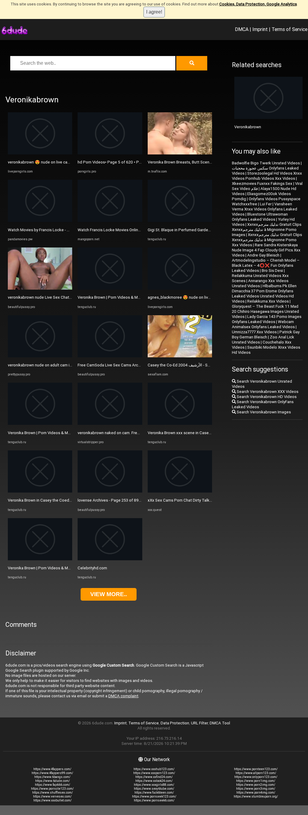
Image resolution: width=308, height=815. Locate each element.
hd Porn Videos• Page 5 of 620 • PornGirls (115, 162)
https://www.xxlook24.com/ (154, 781)
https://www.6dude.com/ (52, 781)
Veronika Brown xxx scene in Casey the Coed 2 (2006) (196, 432)
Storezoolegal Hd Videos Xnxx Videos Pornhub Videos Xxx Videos (267, 176)
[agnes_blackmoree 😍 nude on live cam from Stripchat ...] (180, 288)
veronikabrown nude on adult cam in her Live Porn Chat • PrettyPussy (69, 365)
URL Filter (199, 723)
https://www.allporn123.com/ (256, 773)
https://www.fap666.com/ (52, 785)
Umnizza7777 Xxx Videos (254, 331)
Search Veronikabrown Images (263, 412)
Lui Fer (266, 204)
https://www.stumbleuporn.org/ (256, 796)
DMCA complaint (123, 695)
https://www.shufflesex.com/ (52, 793)
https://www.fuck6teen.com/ (154, 793)
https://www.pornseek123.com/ (154, 796)
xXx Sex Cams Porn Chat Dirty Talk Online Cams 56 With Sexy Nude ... (209, 500)
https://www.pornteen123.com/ (256, 769)
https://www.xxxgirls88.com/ (154, 785)
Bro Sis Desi (272, 270)
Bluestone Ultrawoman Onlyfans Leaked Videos (260, 217)
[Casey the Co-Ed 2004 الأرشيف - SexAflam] (180, 356)
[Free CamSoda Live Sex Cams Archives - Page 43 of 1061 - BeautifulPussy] (110, 356)
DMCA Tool (220, 723)
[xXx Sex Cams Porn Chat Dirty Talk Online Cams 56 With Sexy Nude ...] (180, 491)
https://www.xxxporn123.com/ (154, 773)
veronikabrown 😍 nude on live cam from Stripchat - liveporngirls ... (66, 162)
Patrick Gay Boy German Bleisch (266, 334)
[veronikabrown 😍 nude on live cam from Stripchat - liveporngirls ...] (40, 153)
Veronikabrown (247, 126)
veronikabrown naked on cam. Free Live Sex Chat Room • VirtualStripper (141, 432)
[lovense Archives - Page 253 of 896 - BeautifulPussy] (110, 491)
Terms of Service (289, 29)
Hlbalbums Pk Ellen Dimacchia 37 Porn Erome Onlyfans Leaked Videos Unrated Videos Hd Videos (264, 293)
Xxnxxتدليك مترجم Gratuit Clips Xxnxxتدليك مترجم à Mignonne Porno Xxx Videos (267, 239)
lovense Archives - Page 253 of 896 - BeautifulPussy (124, 500)
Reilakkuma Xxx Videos (268, 301)
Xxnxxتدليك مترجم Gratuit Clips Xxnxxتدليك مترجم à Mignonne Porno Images (266, 229)
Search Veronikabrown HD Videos (266, 396)
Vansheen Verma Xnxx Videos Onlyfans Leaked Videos (264, 209)
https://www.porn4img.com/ (255, 793)
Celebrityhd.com (92, 568)
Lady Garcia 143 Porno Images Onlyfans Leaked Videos (266, 319)
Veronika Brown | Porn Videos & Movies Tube (48, 432)
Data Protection (175, 723)
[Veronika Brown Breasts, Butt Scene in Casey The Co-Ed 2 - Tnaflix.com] (180, 153)
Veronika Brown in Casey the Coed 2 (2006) (46, 500)
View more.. (108, 594)
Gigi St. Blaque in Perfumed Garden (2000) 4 (187, 229)
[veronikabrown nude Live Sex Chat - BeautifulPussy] (40, 288)
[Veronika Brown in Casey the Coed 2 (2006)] (40, 491)
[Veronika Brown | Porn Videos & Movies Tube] (40, 423)
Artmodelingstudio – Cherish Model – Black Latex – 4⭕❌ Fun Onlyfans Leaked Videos (266, 265)
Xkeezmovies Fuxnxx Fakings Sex (262, 183)
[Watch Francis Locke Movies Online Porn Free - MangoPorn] (110, 220)
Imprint (260, 29)
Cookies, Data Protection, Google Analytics (258, 4)
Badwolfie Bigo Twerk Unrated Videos (266, 163)
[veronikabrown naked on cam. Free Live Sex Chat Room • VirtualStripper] (110, 423)
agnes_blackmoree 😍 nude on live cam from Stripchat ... (198, 297)
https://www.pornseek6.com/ (154, 800)
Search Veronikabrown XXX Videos (267, 391)
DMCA (241, 29)
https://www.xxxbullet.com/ (52, 800)
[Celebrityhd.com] (110, 558)
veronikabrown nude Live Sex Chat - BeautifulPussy (53, 297)
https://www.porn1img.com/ (255, 781)
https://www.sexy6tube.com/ (154, 789)
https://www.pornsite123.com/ (52, 789)
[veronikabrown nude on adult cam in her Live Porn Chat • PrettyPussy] (40, 356)
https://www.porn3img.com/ (255, 789)
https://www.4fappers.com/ (52, 769)
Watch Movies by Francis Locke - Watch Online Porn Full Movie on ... (67, 229)
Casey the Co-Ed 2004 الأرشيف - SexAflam (185, 365)
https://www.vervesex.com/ (52, 796)
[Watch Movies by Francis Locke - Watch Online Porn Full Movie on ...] (40, 220)
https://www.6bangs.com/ (52, 777)
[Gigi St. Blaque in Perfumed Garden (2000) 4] (180, 220)
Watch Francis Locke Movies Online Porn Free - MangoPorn (130, 229)
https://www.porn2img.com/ (255, 785)
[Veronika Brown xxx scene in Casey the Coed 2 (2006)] (180, 423)
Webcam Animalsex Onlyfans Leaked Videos (263, 324)
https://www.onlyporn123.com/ (255, 777)
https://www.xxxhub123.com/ (154, 769)
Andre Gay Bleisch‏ (263, 255)
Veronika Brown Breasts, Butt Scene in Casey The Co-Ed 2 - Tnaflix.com (211, 162)
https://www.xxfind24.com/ (154, 777)
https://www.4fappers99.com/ (52, 773)
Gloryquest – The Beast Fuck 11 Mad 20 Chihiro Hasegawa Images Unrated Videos (265, 311)
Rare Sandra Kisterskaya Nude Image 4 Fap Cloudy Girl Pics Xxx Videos (266, 250)
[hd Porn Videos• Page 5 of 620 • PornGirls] (110, 153)
